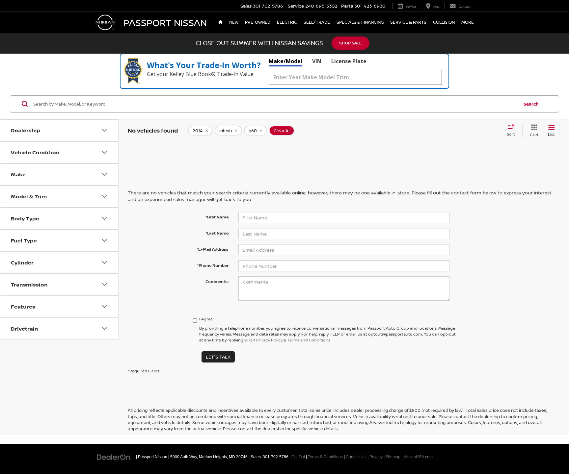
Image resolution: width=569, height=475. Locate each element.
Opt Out (298, 457)
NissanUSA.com (418, 457)
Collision (444, 22)
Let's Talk (218, 357)
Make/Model (285, 61)
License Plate (348, 61)
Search (531, 104)
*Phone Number (213, 265)
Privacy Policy (269, 340)
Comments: (217, 281)
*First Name (217, 217)
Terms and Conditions (308, 340)
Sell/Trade (317, 22)
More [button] (467, 22)
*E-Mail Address (213, 249)
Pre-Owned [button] (257, 22)
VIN (316, 61)
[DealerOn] (113, 456)
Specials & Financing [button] (360, 22)
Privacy (376, 457)
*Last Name (217, 233)
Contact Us (356, 457)
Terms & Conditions (325, 457)
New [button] (233, 22)
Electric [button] (287, 22)
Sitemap (393, 457)
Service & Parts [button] (408, 22)
